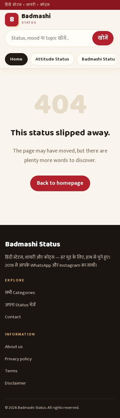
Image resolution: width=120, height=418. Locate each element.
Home (16, 59)
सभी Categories (20, 292)
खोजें (103, 38)
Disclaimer (15, 383)
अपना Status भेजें (20, 305)
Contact (13, 317)
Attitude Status (52, 59)
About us (14, 346)
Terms (11, 371)
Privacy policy (18, 359)
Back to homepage (60, 183)
